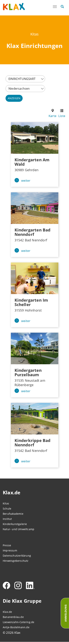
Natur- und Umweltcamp (18, 529)
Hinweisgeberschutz (16, 560)
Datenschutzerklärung (17, 555)
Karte (52, 116)
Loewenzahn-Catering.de (18, 622)
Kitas (34, 34)
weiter (26, 180)
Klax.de (7, 612)
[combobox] (25, 78)
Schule (7, 508)
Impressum (10, 550)
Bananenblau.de (13, 617)
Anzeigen (14, 98)
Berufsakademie (13, 513)
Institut (7, 519)
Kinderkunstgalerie (15, 524)
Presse (7, 545)
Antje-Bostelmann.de (16, 627)
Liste (61, 116)
